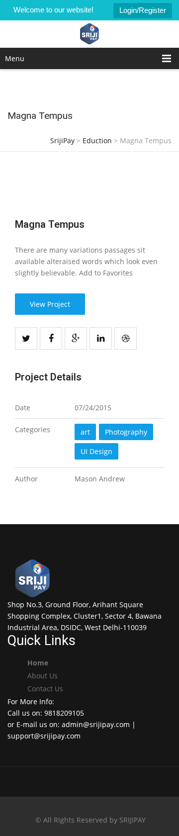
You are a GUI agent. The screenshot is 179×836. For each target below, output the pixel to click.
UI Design (96, 451)
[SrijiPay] (90, 34)
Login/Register (142, 10)
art (85, 432)
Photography (126, 432)
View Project (50, 304)
